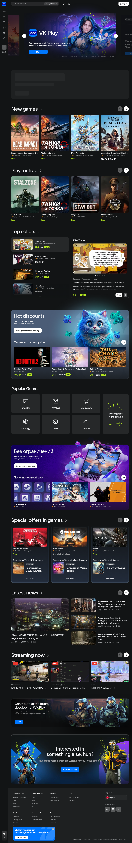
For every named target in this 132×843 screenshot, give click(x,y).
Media (15, 813)
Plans (33, 800)
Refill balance (54, 800)
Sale (14, 803)
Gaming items (54, 797)
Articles (15, 823)
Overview (35, 816)
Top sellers (23, 231)
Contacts (53, 820)
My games (16, 806)
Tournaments (37, 813)
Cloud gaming (37, 793)
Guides (15, 826)
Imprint (125, 839)
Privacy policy (88, 839)
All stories (16, 816)
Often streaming (74, 797)
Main (33, 797)
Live (70, 793)
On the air (72, 800)
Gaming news (17, 820)
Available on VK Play (19, 797)
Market (53, 793)
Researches (54, 826)
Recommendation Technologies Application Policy (107, 839)
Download (35, 803)
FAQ (33, 806)
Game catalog (18, 793)
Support (53, 823)
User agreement (77, 839)
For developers (55, 816)
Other (52, 813)
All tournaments (37, 820)
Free (14, 800)
